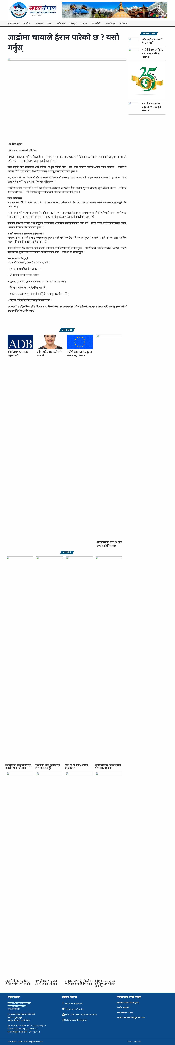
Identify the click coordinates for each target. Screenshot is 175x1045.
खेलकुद (73, 23)
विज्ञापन (130, 1041)
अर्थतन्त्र (39, 23)
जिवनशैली (96, 23)
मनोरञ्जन (61, 23)
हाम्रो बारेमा (137, 1041)
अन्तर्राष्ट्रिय (110, 23)
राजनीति (26, 23)
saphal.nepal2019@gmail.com (131, 1017)
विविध (122, 23)
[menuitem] (13, 23)
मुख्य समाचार (13, 23)
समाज (49, 23)
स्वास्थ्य (84, 23)
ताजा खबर (67, 330)
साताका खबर (149, 33)
